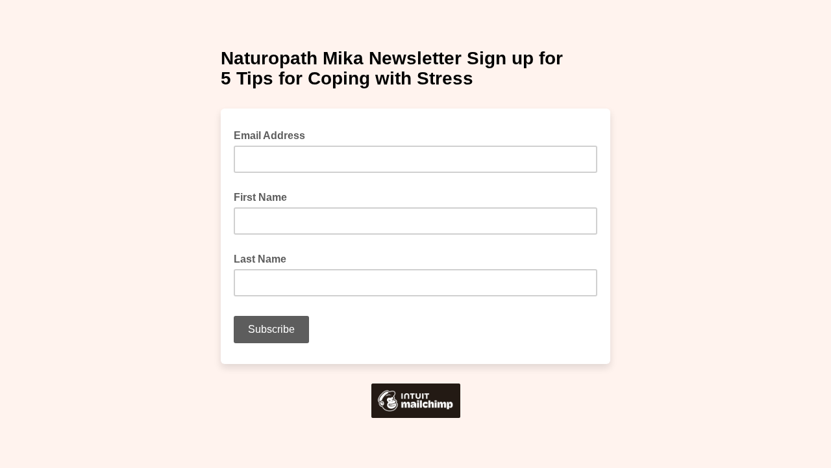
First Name (260, 197)
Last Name (260, 259)
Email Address (273, 134)
